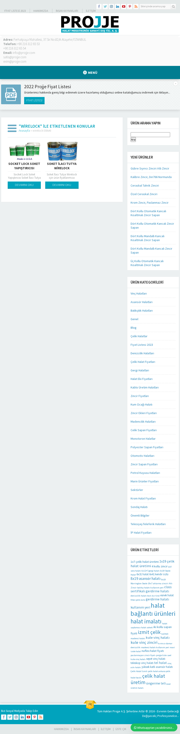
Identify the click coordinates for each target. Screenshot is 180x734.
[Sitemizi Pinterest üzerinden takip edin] (129, 6)
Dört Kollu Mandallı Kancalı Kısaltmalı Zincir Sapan (147, 238)
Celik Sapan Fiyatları (144, 430)
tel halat (160, 663)
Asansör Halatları (142, 302)
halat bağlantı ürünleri (153, 609)
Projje (116, 711)
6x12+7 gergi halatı (151, 570)
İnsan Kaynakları (67, 11)
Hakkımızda (40, 11)
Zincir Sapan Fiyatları (144, 464)
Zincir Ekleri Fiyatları (144, 413)
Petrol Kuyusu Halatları (145, 473)
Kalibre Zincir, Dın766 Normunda (151, 177)
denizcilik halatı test (141, 595)
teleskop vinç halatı (142, 663)
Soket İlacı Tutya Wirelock (62, 166)
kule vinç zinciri (144, 642)
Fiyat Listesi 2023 (15, 11)
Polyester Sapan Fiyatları (147, 447)
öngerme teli (156, 683)
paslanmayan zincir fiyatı (143, 655)
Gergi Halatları (140, 370)
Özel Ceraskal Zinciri (144, 194)
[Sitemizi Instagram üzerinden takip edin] (111, 6)
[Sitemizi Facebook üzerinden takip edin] (99, 6)
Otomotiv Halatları (142, 456)
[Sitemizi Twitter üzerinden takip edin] (105, 6)
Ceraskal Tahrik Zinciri (145, 185)
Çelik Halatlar (139, 336)
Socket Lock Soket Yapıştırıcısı (24, 166)
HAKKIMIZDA (61, 729)
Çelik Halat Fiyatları (143, 362)
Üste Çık (120, 729)
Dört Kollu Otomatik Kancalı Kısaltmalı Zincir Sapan (148, 213)
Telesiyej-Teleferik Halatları (148, 524)
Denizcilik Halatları (142, 353)
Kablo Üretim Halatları (145, 387)
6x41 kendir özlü (158, 574)
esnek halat (167, 595)
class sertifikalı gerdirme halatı (151, 589)
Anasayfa (24, 130)
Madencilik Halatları (143, 421)
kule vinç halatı (157, 637)
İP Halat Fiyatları (141, 533)
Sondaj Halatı (139, 507)
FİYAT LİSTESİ (34, 100)
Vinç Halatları (139, 293)
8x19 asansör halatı (146, 578)
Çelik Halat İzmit (139, 671)
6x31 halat (143, 574)
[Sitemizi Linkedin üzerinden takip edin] (117, 6)
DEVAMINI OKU (24, 185)
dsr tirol (156, 595)
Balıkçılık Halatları (142, 310)
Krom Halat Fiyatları (143, 498)
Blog (134, 328)
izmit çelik (149, 632)
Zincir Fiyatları (140, 396)
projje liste (161, 655)
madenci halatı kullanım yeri (155, 647)
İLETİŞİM (91, 11)
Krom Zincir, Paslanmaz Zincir (150, 203)
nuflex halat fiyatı (153, 651)
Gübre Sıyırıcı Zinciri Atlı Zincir (150, 168)
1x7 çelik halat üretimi (145, 562)
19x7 (150, 583)
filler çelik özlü (138, 599)
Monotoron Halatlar (143, 439)
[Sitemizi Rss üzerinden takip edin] (136, 6)
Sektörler (137, 490)
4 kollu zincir (160, 566)
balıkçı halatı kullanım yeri (150, 587)
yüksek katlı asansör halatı (157, 667)
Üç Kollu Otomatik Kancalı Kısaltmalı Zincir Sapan (147, 263)
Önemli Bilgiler (140, 515)
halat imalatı (146, 621)
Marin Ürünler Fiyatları (145, 481)
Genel (134, 319)
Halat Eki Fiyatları (142, 379)
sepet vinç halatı (155, 659)
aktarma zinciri (160, 583)
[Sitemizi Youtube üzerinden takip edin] (123, 6)
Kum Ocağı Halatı (141, 404)
